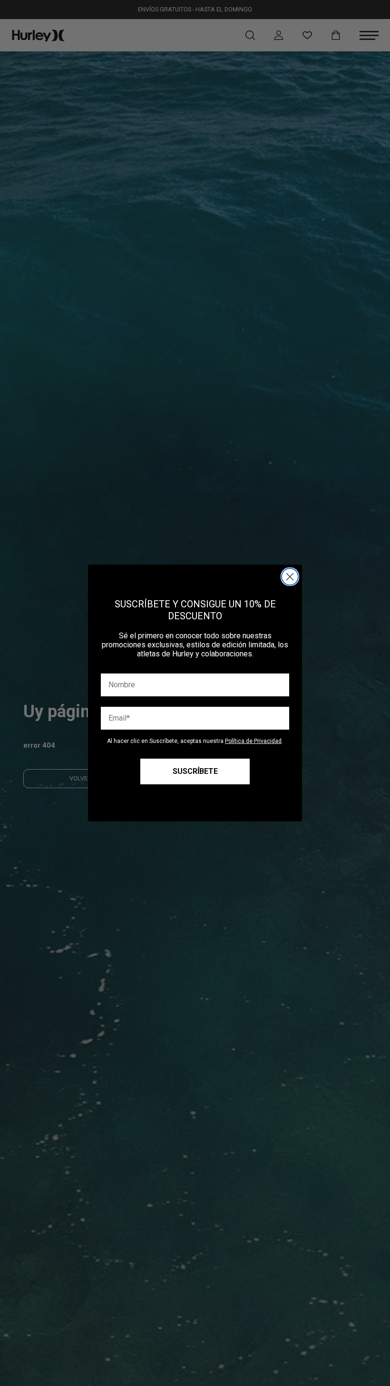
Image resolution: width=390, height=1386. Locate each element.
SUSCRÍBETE (195, 771)
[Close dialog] (290, 576)
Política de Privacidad (253, 741)
